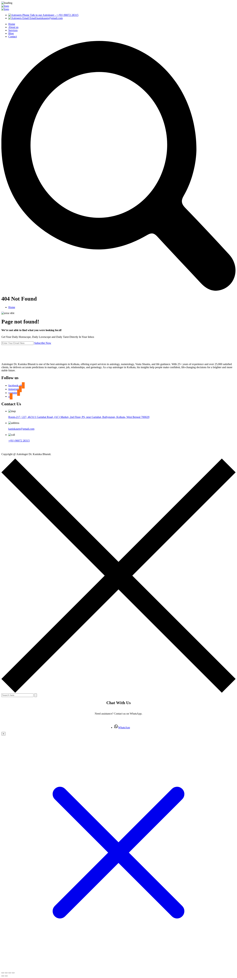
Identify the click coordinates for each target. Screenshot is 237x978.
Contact (12, 36)
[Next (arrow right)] (6, 975)
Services (13, 30)
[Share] (9, 972)
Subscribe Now (42, 342)
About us (13, 27)
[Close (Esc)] (13, 972)
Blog (11, 33)
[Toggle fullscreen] (6, 972)
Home (11, 24)
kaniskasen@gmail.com (21, 428)
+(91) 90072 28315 (19, 440)
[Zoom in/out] (2, 972)
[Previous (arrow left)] (2, 975)
